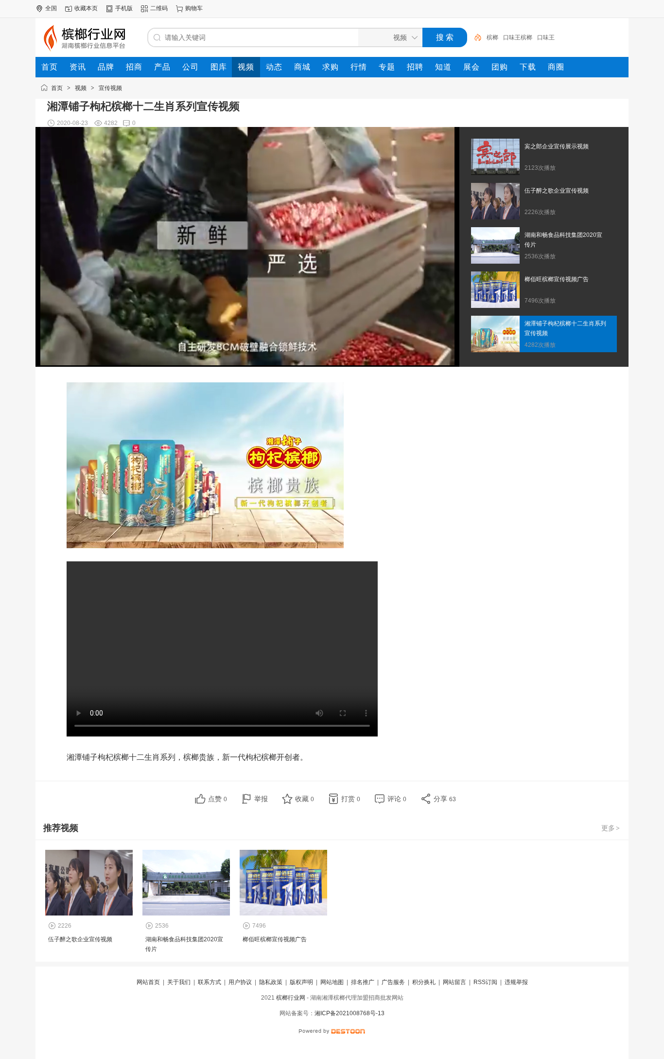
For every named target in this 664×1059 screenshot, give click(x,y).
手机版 (124, 8)
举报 (261, 799)
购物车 (194, 8)
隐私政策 (270, 982)
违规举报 (516, 982)
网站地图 (332, 982)
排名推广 (362, 982)
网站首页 (148, 982)
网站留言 (454, 982)
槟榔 (492, 37)
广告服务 (393, 982)
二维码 (159, 8)
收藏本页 (86, 8)
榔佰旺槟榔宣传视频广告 (275, 939)
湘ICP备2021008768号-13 (349, 1013)
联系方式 (209, 982)
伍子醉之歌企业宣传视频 (80, 939)
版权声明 (301, 982)
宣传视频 (110, 88)
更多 (610, 828)
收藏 (304, 799)
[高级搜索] (474, 37)
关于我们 (179, 982)
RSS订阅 (485, 982)
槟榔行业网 (290, 997)
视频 (81, 88)
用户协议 (240, 982)
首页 (57, 88)
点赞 (217, 799)
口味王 (546, 37)
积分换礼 (424, 982)
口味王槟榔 (517, 37)
